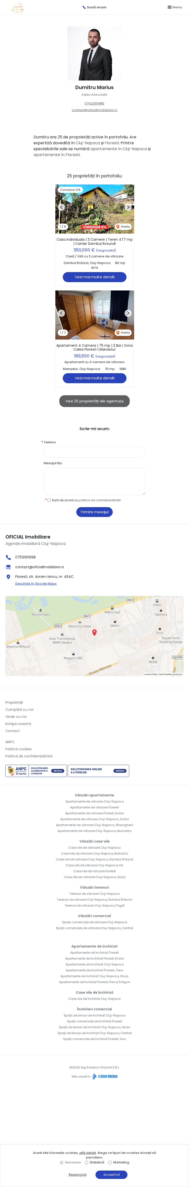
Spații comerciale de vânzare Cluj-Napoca (94, 922)
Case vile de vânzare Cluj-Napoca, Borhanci (94, 853)
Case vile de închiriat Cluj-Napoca (94, 999)
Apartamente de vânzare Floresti (94, 807)
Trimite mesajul (94, 511)
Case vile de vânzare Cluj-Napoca (94, 847)
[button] (61, 207)
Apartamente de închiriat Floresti (94, 952)
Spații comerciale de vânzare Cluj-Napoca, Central (94, 928)
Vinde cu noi (16, 716)
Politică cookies (18, 749)
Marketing (121, 1162)
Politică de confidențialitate (29, 756)
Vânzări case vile (94, 841)
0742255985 (94, 103)
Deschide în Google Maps (36, 583)
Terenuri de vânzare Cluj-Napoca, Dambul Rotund (94, 899)
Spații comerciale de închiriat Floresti (94, 1021)
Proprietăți (14, 702)
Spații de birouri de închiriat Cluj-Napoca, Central (95, 1033)
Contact (12, 730)
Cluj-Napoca (88, 143)
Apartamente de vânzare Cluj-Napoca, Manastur (95, 831)
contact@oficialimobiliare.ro (94, 110)
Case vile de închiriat (94, 992)
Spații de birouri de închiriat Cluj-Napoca (95, 1015)
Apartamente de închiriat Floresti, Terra (94, 970)
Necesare (73, 1162)
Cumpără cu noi (19, 709)
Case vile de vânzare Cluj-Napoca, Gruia (95, 877)
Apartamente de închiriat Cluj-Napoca (94, 964)
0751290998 (25, 557)
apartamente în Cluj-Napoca (119, 149)
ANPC (10, 741)
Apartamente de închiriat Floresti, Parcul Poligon (94, 982)
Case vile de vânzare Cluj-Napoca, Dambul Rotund (94, 859)
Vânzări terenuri (94, 887)
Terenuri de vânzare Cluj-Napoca (94, 894)
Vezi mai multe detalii (94, 276)
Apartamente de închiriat (94, 946)
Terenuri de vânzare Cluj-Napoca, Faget (94, 905)
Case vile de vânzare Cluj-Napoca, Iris (94, 865)
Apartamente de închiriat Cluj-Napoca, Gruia (94, 976)
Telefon (50, 442)
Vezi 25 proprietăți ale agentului (94, 401)
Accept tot (111, 1174)
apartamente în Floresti (56, 155)
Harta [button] (125, 226)
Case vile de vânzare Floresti (94, 871)
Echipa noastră (18, 723)
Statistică (97, 1162)
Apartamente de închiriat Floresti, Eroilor (94, 958)
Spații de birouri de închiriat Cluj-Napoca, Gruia (94, 1027)
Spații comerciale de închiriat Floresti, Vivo (94, 1039)
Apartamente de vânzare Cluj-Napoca (94, 801)
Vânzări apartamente (94, 795)
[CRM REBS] (104, 1076)
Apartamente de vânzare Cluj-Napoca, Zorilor (94, 819)
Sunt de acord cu (86, 500)
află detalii (87, 1152)
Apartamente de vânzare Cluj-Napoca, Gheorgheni (94, 825)
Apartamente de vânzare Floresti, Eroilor (94, 813)
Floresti (112, 143)
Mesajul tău (53, 463)
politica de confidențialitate (100, 500)
